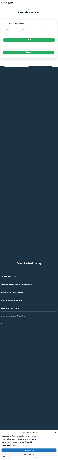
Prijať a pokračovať (29, 450)
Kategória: (8, 29)
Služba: (22, 29)
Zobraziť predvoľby (29, 454)
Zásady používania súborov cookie (29, 457)
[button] (55, 432)
